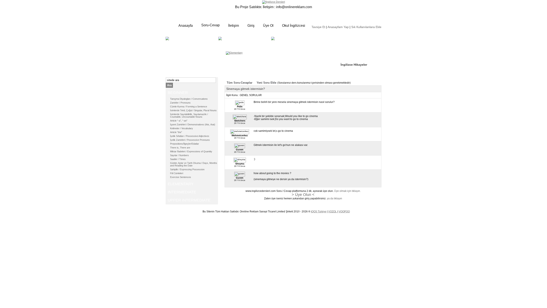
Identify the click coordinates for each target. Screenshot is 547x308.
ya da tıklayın (334, 198)
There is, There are (180, 147)
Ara (169, 85)
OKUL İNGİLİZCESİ (287, 44)
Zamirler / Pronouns (180, 102)
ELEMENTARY (251, 41)
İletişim (233, 25)
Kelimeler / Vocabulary (181, 128)
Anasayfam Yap (338, 27)
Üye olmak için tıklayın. (347, 191)
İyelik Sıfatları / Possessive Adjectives (189, 136)
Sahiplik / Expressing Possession (187, 169)
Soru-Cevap (210, 25)
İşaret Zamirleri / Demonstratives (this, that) (192, 124)
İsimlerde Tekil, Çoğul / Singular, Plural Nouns (193, 110)
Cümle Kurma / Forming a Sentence (188, 106)
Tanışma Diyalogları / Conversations (189, 99)
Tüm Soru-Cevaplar (239, 82)
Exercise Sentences (180, 177)
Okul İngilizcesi (293, 25)
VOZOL (332, 211)
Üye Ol (268, 25)
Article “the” (176, 132)
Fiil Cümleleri (176, 173)
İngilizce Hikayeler (354, 64)
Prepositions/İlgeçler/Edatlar (184, 143)
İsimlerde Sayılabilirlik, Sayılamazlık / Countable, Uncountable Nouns (189, 115)
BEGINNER (191, 41)
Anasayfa (185, 25)
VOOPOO (344, 211)
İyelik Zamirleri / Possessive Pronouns (190, 140)
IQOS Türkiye (318, 211)
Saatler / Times (178, 159)
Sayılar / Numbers (179, 155)
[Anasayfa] (273, 1)
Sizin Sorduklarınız (354, 38)
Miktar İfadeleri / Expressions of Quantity (191, 151)
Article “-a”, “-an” (178, 120)
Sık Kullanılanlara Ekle (366, 27)
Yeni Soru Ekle (266, 82)
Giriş (250, 25)
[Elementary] (234, 52)
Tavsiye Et (318, 27)
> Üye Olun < (303, 194)
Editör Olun (349, 51)
